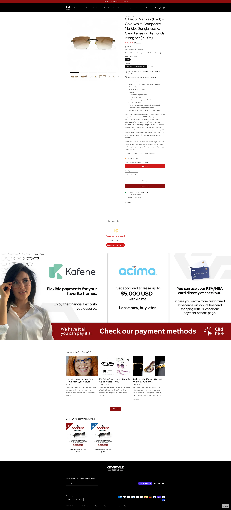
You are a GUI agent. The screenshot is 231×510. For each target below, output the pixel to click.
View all (115, 409)
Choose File (145, 166)
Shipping (127, 49)
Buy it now (145, 186)
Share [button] (129, 202)
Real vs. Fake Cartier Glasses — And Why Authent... (149, 380)
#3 (134, 59)
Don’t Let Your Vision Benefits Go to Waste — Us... (114, 380)
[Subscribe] (96, 483)
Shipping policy (122, 505)
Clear (152, 67)
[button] (77, 8)
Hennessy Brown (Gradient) (136, 66)
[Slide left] (68, 77)
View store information (134, 197)
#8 (128, 59)
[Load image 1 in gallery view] (74, 77)
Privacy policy (102, 505)
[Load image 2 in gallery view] (84, 77)
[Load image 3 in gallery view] (93, 77)
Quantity (127, 171)
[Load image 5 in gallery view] (112, 77)
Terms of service (112, 505)
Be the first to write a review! (115, 245)
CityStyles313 (73, 505)
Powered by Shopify (83, 505)
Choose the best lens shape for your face (142, 77)
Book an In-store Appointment (78, 449)
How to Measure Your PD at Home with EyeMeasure (80, 380)
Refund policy (93, 505)
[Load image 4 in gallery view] (102, 77)
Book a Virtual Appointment (103, 449)
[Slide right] (118, 77)
